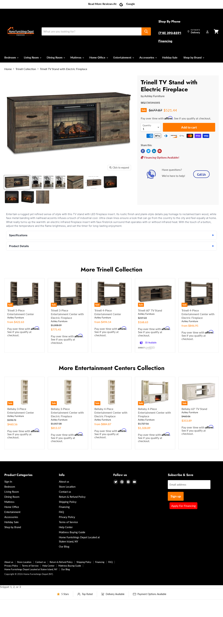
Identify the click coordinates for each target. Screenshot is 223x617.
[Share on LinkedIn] (154, 151)
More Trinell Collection (111, 269)
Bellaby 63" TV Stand (194, 408)
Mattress (76, 57)
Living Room (31, 57)
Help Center (66, 527)
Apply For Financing (183, 505)
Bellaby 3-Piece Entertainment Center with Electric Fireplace (67, 412)
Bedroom (10, 57)
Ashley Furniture (154, 96)
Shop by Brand (192, 57)
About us (64, 481)
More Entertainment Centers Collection (111, 368)
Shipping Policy (67, 501)
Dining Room (55, 57)
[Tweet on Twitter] (148, 151)
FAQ (61, 511)
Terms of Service (68, 522)
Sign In (8, 481)
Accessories (147, 57)
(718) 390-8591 (169, 33)
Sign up (176, 496)
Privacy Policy (67, 517)
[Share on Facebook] (143, 151)
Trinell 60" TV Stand (150, 310)
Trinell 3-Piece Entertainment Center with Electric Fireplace (67, 314)
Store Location (67, 486)
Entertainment (122, 57)
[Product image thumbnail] (36, 182)
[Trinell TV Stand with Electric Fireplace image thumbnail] (17, 182)
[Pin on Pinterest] (159, 151)
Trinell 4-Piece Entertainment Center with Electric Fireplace (198, 314)
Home (8, 69)
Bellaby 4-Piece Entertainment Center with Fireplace (154, 412)
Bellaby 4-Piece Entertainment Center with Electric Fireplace (110, 412)
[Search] (146, 31)
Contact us (65, 491)
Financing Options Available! (161, 157)
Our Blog (64, 546)
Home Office (97, 57)
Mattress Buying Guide (72, 532)
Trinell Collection (26, 69)
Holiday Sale (170, 57)
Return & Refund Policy (72, 496)
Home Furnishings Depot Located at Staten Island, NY (30, 569)
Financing (165, 41)
